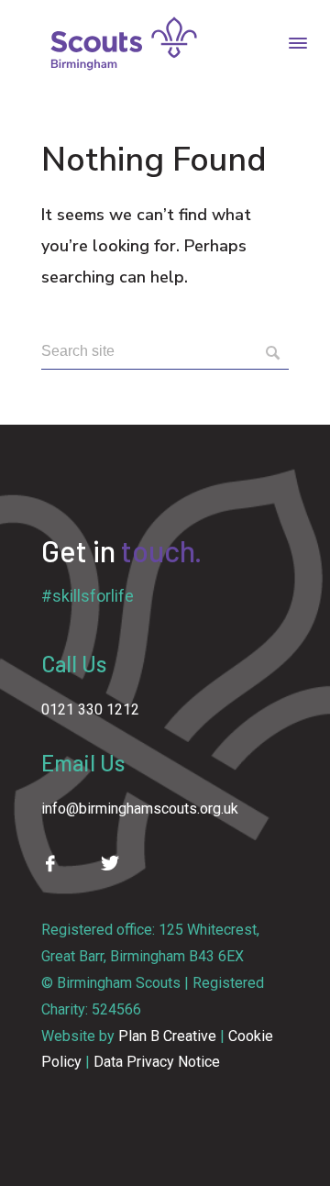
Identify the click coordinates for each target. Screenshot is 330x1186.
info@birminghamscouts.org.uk (139, 808)
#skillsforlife (87, 595)
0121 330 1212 (90, 709)
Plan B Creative (167, 1036)
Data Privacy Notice (157, 1061)
